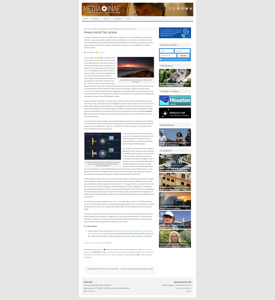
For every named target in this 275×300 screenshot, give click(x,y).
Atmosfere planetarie (112, 249)
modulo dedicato (131, 255)
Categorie (95, 18)
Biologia (96, 249)
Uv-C (122, 184)
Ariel (138, 201)
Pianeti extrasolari (130, 249)
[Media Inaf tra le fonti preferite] (175, 39)
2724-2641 (91, 291)
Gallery (106, 18)
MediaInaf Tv (118, 18)
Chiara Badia (90, 52)
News (101, 249)
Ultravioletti (141, 249)
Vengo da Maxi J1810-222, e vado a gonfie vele (102, 269)
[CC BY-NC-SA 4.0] (109, 243)
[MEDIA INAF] (102, 11)
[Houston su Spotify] (175, 106)
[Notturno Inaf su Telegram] (175, 119)
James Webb (118, 201)
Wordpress (187, 285)
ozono (122, 249)
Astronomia (89, 249)
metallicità (87, 91)
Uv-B (149, 184)
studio (89, 71)
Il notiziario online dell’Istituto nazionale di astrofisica (102, 12)
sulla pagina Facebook (132, 252)
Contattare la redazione (183, 288)
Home (86, 18)
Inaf (128, 18)
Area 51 (188, 291)
